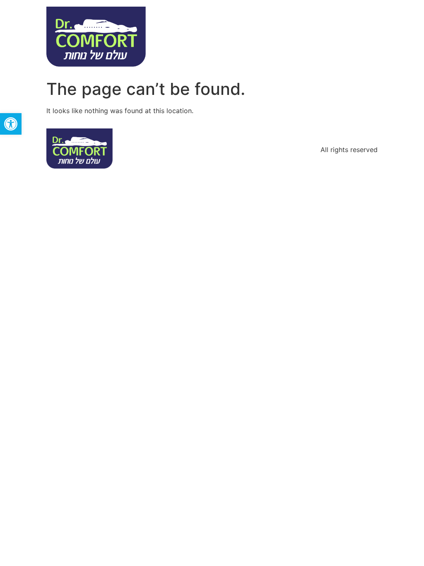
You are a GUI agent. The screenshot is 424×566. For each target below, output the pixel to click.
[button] (11, 124)
